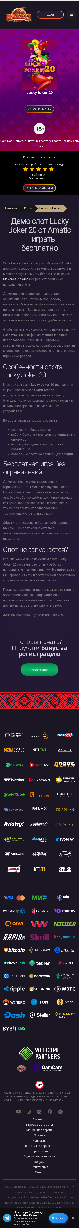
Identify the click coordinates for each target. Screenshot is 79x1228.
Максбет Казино (15, 279)
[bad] (25, 169)
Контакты (39, 1140)
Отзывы (39, 1135)
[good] (45, 169)
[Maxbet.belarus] (50, 1112)
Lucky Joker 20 (50, 208)
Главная (11, 208)
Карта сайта (39, 1151)
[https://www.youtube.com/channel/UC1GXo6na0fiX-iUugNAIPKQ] (18, 1112)
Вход (50, 14)
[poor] (32, 169)
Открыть (58, 1218)
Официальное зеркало (39, 1156)
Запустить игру (39, 109)
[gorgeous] (51, 169)
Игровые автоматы (39, 1125)
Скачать (40, 1172)
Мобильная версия (39, 1130)
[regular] (38, 169)
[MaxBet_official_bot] (60, 1112)
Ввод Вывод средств (39, 1146)
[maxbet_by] (29, 1112)
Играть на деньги (39, 188)
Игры (28, 208)
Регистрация (39, 669)
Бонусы (39, 1162)
